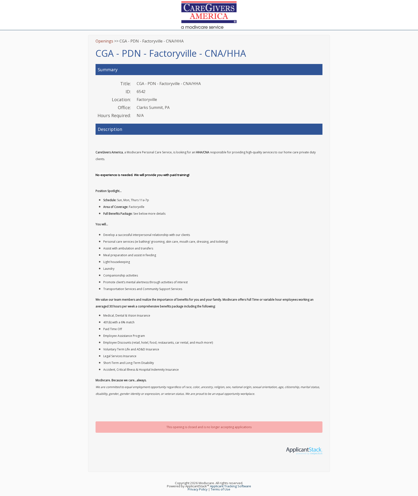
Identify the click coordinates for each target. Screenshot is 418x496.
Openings (104, 41)
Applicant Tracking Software (230, 486)
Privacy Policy (198, 489)
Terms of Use (220, 489)
